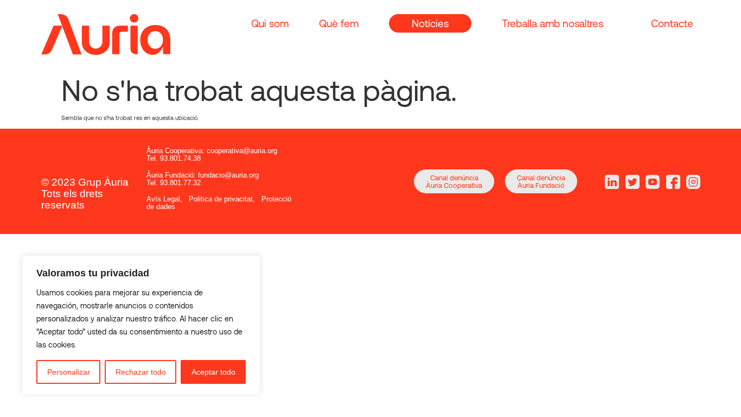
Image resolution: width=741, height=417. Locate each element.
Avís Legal (163, 199)
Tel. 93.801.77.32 (173, 183)
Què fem (339, 23)
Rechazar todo (141, 372)
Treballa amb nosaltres (552, 23)
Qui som (270, 23)
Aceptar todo (213, 372)
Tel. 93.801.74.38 (173, 158)
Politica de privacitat (221, 199)
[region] (141, 325)
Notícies (430, 23)
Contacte (672, 23)
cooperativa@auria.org (242, 151)
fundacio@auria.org (228, 175)
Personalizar (68, 372)
